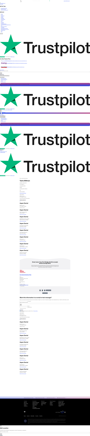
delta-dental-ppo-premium (5, 29)
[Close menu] (0, 111)
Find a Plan (1, 4)
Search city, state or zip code (24, 302)
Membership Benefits (4, 79)
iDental (2, 16)
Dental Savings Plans (4, 8)
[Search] (0, 110)
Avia (1, 21)
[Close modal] (0, 425)
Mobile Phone (30, 307)
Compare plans (48, 290)
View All (1, 33)
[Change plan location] (20, 1)
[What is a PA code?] (8, 75)
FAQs (2, 120)
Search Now (2, 74)
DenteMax (2, 18)
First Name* (29, 301)
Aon (1, 25)
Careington (2, 15)
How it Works (2, 77)
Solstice (2, 17)
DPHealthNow (3, 30)
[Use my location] (1, 73)
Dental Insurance (3, 9)
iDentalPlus (2, 27)
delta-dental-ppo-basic (4, 28)
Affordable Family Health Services (6, 24)
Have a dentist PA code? (4, 75)
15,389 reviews (12, 56)
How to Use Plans (3, 78)
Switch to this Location (23, 214)
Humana (2, 20)
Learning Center (3, 121)
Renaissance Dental (4, 26)
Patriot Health (3, 19)
